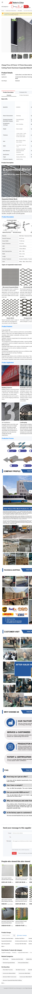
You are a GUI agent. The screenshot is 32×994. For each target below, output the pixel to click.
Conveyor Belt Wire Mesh (20, 943)
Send (14, 853)
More (2, 983)
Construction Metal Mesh (24, 973)
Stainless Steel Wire (19, 938)
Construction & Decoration (11, 10)
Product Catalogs (22, 935)
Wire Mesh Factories (20, 969)
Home (2, 10)
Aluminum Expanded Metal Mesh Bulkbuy (12, 980)
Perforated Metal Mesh (23, 962)
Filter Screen (5, 959)
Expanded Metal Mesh (6, 941)
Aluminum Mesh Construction (9, 976)
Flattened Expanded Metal (9, 962)
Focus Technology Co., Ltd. (18, 988)
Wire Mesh (20, 10)
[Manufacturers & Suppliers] (16, 2)
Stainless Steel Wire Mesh (7, 938)
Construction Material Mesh (9, 973)
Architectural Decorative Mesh (22, 941)
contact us (6, 14)
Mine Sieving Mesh (5, 943)
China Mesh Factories (8, 969)
